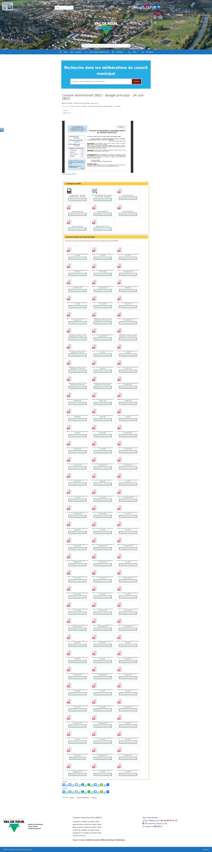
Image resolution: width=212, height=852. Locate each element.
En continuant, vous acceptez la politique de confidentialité (69, 10)
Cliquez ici (76, 840)
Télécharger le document (76, 199)
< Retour (65, 110)
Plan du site (206, 849)
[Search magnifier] (129, 46)
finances (93, 797)
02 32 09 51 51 (168, 820)
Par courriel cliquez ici (155, 823)
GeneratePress (28, 849)
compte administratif (83, 797)
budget (72, 797)
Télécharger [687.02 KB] (69, 174)
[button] (118, 51)
